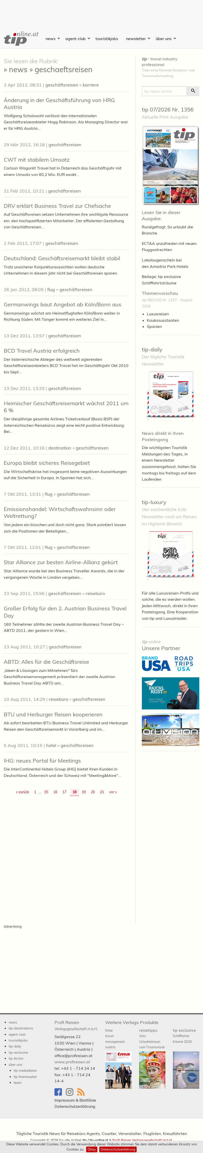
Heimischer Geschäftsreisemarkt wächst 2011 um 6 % (66, 407)
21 (102, 792)
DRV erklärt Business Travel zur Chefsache (57, 205)
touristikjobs (107, 38)
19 (84, 792)
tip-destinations (21, 1028)
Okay (92, 1149)
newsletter (136, 38)
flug (51, 289)
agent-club (75, 38)
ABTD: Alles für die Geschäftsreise (46, 661)
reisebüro (95, 593)
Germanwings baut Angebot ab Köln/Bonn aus (62, 304)
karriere (91, 85)
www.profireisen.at (72, 1061)
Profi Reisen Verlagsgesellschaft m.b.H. (142, 1140)
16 (55, 792)
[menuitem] (21, 38)
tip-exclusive (18, 1052)
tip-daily (152, 349)
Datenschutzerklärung (118, 1149)
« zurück (22, 792)
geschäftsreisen (61, 85)
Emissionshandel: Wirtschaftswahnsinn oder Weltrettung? (60, 513)
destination (59, 448)
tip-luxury (154, 502)
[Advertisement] (101, 11)
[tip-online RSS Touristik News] (82, 1094)
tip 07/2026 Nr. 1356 (168, 109)
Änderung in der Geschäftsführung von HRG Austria (59, 104)
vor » (113, 792)
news (50, 38)
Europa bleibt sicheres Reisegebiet (47, 462)
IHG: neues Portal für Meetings (42, 760)
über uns (164, 38)
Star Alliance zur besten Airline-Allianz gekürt (61, 562)
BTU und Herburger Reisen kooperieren (53, 714)
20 (93, 792)
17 (64, 792)
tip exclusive (184, 1036)
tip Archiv (16, 1058)
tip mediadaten (25, 1070)
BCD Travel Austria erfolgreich (42, 350)
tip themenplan (25, 1076)
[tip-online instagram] (71, 1094)
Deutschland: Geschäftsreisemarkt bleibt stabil (62, 258)
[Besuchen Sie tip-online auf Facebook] (60, 1094)
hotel (51, 745)
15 (46, 792)
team (18, 1082)
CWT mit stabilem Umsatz (37, 159)
